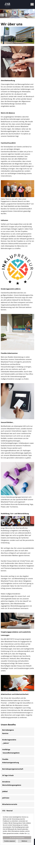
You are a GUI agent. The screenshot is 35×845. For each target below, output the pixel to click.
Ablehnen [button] (24, 841)
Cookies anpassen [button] (9, 841)
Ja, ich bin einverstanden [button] (17, 837)
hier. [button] (28, 833)
